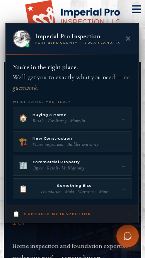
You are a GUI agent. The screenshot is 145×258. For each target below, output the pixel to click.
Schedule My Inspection (72, 213)
